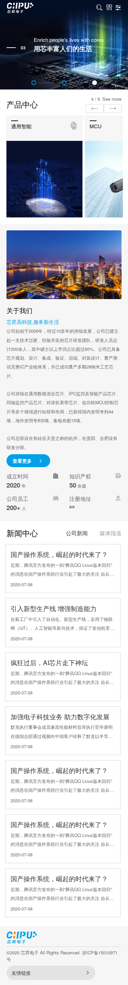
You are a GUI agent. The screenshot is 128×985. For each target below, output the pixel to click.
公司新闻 (77, 533)
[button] (33, 82)
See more (112, 99)
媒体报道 (111, 533)
